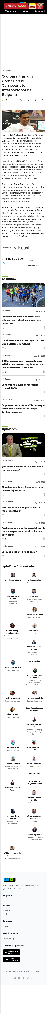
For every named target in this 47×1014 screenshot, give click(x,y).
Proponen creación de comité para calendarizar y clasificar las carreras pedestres (21, 320)
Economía (39, 11)
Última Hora (10, 11)
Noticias (25, 11)
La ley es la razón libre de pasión (19, 551)
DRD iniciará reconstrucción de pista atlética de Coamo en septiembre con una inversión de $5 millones (22, 364)
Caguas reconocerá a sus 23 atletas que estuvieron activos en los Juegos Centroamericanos (23, 408)
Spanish (6, 910)
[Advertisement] (23, 38)
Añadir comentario (33, 261)
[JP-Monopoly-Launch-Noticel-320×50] (23, 6)
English (6, 914)
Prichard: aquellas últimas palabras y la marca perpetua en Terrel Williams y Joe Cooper (23, 531)
